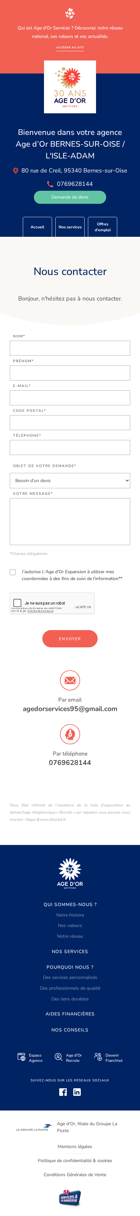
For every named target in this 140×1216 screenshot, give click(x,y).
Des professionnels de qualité (70, 988)
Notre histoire (70, 915)
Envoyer (70, 638)
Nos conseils (70, 1030)
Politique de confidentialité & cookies (75, 1161)
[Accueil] (70, 86)
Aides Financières (70, 1014)
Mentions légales (75, 1146)
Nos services (70, 227)
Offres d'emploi (103, 227)
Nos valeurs (70, 925)
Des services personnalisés (70, 977)
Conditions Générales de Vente (75, 1175)
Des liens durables (70, 999)
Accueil (37, 227)
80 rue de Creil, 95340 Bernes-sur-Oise (74, 170)
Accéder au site (70, 47)
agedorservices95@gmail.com (70, 708)
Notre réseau (70, 936)
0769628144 (70, 762)
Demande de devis (70, 197)
